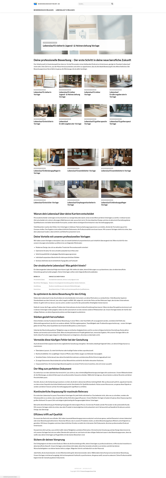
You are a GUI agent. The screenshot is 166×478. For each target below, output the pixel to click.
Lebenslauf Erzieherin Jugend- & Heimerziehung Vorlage (71, 45)
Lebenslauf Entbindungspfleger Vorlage (113, 203)
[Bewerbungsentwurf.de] (47, 4)
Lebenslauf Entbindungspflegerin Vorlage (47, 172)
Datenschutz (87, 468)
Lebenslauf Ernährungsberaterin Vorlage (118, 94)
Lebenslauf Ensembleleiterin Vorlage (116, 171)
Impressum (77, 468)
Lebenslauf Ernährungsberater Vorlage (70, 122)
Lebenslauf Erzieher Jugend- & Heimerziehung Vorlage (69, 94)
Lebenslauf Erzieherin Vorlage (42, 93)
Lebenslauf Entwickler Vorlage (46, 202)
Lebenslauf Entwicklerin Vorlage (43, 122)
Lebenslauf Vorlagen (65, 10)
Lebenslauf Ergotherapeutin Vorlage (95, 122)
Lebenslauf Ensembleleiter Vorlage (81, 171)
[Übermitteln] (112, 4)
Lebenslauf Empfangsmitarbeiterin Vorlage (81, 203)
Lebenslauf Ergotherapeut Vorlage (120, 122)
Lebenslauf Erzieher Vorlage (92, 93)
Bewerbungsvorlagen (44, 10)
